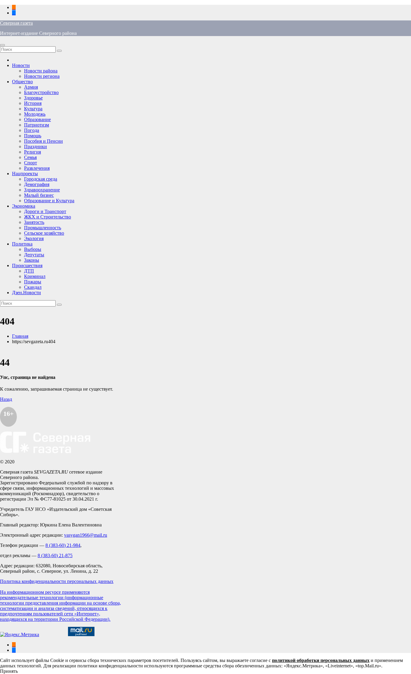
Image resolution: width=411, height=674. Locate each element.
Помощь (32, 135)
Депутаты (34, 254)
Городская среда (40, 178)
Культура (33, 108)
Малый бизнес (39, 195)
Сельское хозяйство (44, 233)
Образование (37, 119)
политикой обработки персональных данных (320, 660)
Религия (32, 151)
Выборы (32, 249)
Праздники (35, 146)
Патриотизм (36, 124)
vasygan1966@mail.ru (85, 535)
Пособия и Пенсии (43, 141)
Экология (34, 238)
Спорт (30, 162)
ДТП (29, 270)
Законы (31, 260)
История (33, 103)
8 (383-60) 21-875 (55, 555)
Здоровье (33, 97)
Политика (22, 243)
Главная (20, 336)
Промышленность (42, 227)
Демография (36, 184)
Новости (21, 65)
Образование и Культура (49, 200)
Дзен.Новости (26, 292)
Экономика (23, 206)
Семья (30, 157)
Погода (31, 130)
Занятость (34, 222)
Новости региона (42, 76)
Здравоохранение (42, 189)
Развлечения (37, 168)
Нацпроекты (25, 173)
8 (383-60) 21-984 (62, 545)
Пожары (32, 281)
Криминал (34, 276)
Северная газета (16, 23)
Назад (6, 399)
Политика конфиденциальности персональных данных (56, 581)
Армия (31, 87)
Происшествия (27, 265)
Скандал (33, 287)
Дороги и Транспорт (45, 211)
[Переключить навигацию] (2, 45)
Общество (22, 81)
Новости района (40, 70)
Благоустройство (41, 92)
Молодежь (34, 114)
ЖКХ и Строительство (47, 216)
